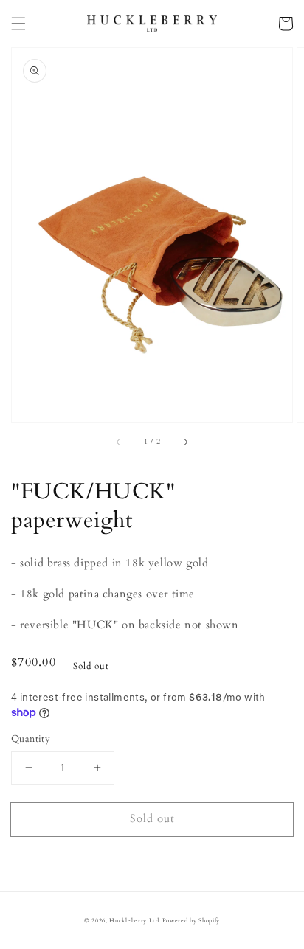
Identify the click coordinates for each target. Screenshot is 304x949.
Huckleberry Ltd (134, 921)
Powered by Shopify (191, 921)
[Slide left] (119, 442)
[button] (18, 23)
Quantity (30, 738)
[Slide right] (185, 442)
